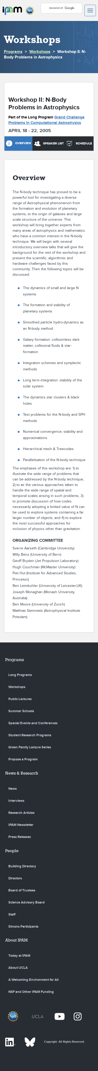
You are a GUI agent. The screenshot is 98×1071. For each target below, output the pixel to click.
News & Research (21, 773)
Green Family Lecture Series (29, 747)
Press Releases (19, 837)
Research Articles (21, 813)
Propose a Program (23, 759)
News (12, 789)
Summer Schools (21, 711)
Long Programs (20, 675)
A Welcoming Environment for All (33, 980)
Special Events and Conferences (32, 723)
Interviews (16, 801)
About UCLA (18, 968)
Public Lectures (20, 699)
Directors (15, 878)
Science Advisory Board (26, 902)
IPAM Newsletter (20, 825)
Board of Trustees (21, 890)
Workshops (39, 51)
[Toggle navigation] (90, 10)
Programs (13, 51)
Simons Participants (23, 926)
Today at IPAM (19, 956)
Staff (11, 914)
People (12, 850)
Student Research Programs (29, 735)
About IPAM (16, 940)
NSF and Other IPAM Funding (31, 992)
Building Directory (22, 866)
